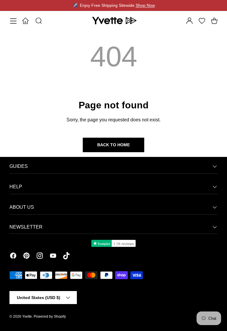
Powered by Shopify (50, 316)
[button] (214, 20)
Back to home (113, 144)
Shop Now (145, 5)
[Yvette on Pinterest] (26, 256)
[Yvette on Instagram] (39, 256)
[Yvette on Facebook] (13, 256)
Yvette (27, 316)
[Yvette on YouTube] (53, 256)
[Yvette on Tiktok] (66, 256)
